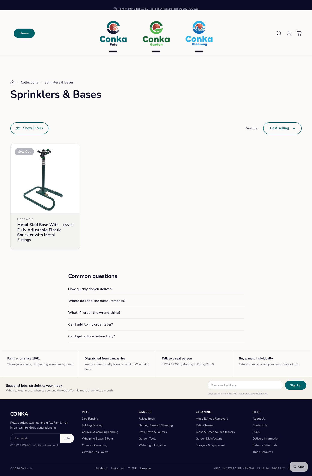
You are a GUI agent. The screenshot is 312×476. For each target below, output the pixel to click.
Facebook (101, 468)
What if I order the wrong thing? (94, 312)
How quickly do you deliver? (90, 289)
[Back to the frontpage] (12, 82)
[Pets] (113, 33)
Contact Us (260, 425)
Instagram (118, 468)
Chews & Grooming (94, 445)
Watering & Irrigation (152, 445)
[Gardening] (156, 33)
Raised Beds (147, 419)
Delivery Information (266, 439)
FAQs (256, 432)
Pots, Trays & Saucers (153, 432)
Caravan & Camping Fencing (100, 432)
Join (67, 438)
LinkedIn (145, 468)
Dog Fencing (90, 419)
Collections (29, 82)
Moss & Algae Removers (212, 419)
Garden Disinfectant (209, 439)
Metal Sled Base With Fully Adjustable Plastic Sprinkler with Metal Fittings (39, 232)
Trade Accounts (263, 452)
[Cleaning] (199, 33)
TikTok (132, 468)
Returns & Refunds (265, 445)
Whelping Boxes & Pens (98, 439)
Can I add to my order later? (90, 324)
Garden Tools (147, 439)
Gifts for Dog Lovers (95, 452)
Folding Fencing (92, 425)
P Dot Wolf (25, 219)
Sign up (295, 385)
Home (24, 33)
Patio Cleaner (204, 425)
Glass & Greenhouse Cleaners (215, 432)
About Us (259, 419)
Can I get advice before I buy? (91, 336)
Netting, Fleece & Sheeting (156, 425)
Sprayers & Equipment (210, 445)
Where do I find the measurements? (96, 301)
